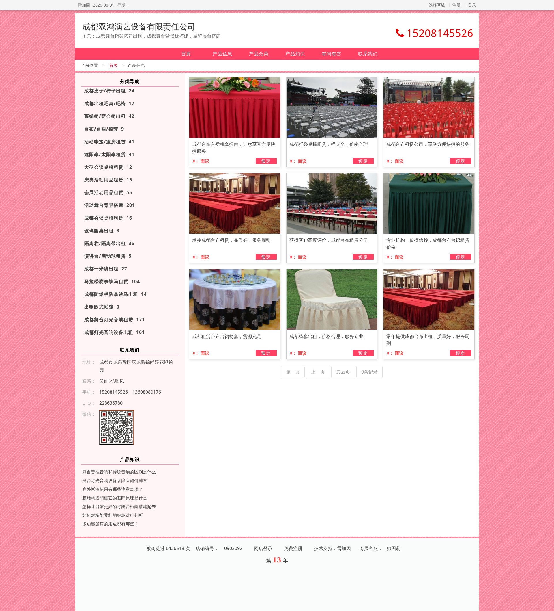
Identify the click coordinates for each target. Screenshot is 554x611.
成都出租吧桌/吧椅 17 (109, 103)
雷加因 (84, 5)
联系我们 (368, 54)
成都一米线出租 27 (105, 268)
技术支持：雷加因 (332, 548)
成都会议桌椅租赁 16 (108, 218)
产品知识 (295, 54)
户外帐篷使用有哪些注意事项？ (112, 489)
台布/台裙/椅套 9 (104, 129)
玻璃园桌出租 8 (101, 230)
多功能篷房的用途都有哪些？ (110, 524)
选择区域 (437, 5)
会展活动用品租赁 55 (108, 192)
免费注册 (293, 548)
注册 (456, 5)
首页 (186, 54)
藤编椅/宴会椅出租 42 (109, 116)
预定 (266, 161)
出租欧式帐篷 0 (101, 307)
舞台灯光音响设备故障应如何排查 (114, 480)
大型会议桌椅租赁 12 (108, 167)
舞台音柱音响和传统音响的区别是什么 (119, 472)
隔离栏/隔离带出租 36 (109, 243)
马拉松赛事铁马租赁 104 (112, 281)
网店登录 (263, 548)
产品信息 (222, 54)
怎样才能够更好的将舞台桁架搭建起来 (119, 506)
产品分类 (259, 54)
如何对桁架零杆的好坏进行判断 (112, 515)
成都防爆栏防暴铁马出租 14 (115, 294)
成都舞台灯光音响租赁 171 (114, 319)
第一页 (293, 372)
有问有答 (331, 54)
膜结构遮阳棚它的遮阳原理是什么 (114, 498)
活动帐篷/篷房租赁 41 (109, 141)
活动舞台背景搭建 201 (109, 205)
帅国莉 (393, 548)
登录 (472, 5)
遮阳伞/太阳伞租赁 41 (109, 154)
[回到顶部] (546, 603)
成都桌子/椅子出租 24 (109, 91)
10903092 (232, 548)
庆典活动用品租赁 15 (108, 180)
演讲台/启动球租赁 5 (108, 256)
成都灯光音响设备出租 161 (114, 332)
